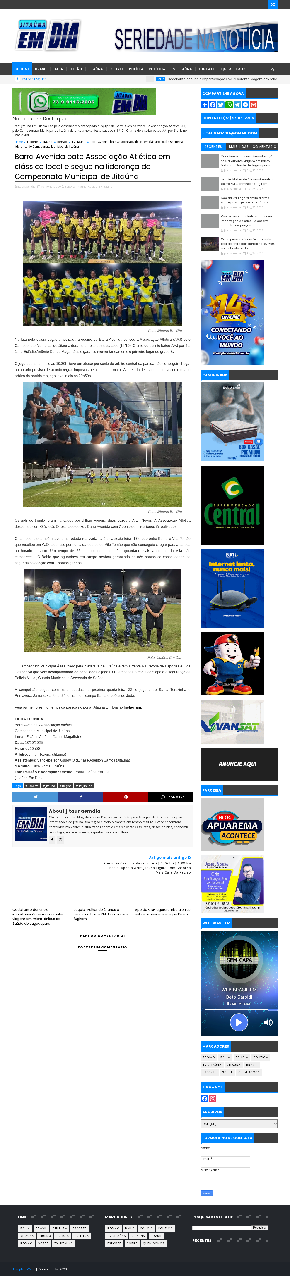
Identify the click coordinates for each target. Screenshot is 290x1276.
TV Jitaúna (181, 69)
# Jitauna (49, 786)
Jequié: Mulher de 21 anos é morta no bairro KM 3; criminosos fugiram (101, 914)
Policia (242, 1057)
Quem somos (249, 1072)
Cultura (60, 1228)
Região (75, 69)
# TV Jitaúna (84, 786)
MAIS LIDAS (239, 146)
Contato (207, 69)
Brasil (41, 69)
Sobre (227, 1072)
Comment (177, 797)
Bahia (57, 69)
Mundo (45, 1236)
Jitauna (47, 142)
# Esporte (32, 786)
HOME (24, 69)
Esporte (116, 69)
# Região (66, 786)
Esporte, (70, 186)
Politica (261, 1057)
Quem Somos (233, 69)
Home (19, 142)
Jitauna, (82, 186)
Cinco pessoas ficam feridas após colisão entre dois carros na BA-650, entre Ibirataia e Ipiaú (248, 243)
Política (157, 69)
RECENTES (213, 146)
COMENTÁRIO (265, 146)
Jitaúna (95, 69)
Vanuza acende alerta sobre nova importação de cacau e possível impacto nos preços (246, 220)
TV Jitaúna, (106, 186)
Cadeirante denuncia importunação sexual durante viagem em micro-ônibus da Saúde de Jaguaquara (37, 916)
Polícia (136, 69)
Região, (93, 186)
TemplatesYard (23, 1269)
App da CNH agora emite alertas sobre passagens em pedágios (163, 912)
